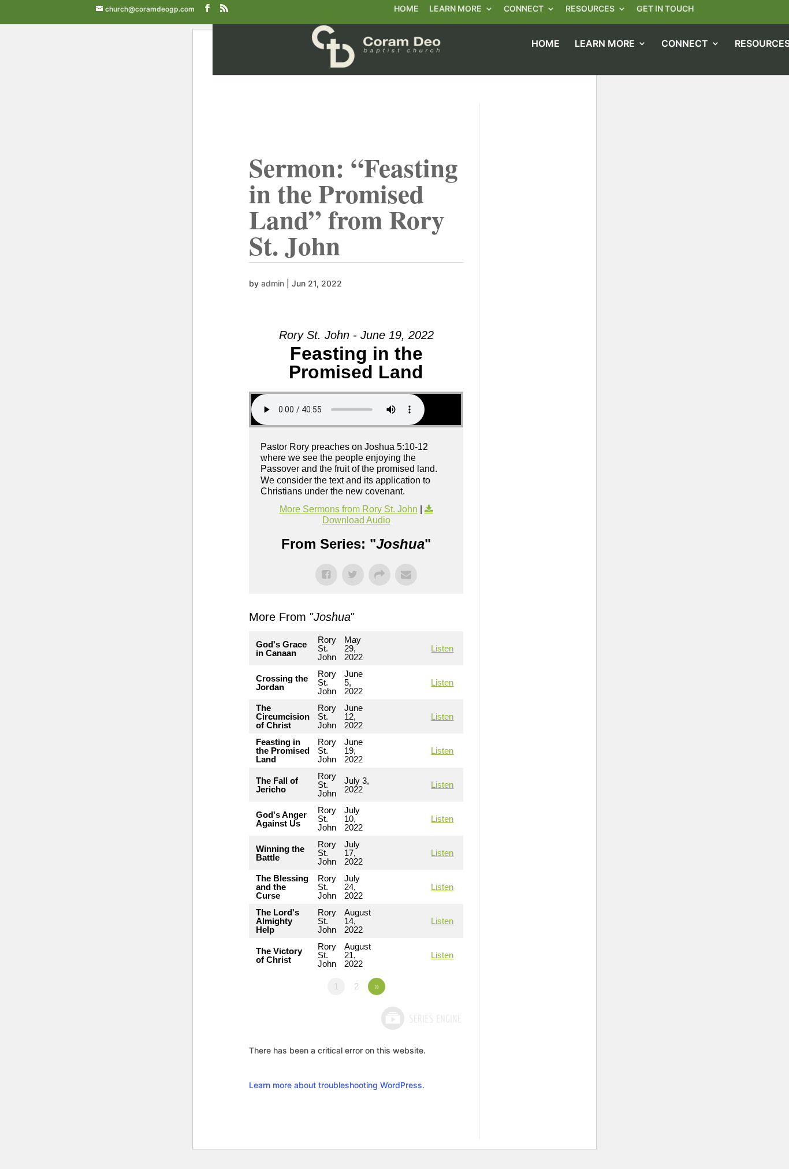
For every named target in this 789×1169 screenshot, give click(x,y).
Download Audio (356, 520)
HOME (406, 9)
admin (272, 283)
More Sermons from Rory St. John (349, 509)
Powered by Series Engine (420, 1018)
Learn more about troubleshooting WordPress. (337, 1085)
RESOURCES (590, 9)
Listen (442, 648)
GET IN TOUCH (665, 9)
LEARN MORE (455, 9)
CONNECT (524, 9)
